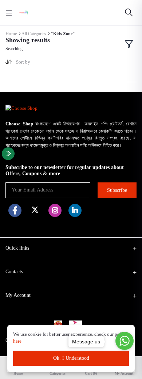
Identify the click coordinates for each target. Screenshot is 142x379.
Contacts (14, 271)
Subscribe (117, 190)
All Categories (33, 33)
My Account (18, 295)
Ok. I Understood (71, 358)
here (18, 341)
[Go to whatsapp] (124, 341)
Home (11, 33)
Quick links (17, 248)
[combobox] (41, 63)
